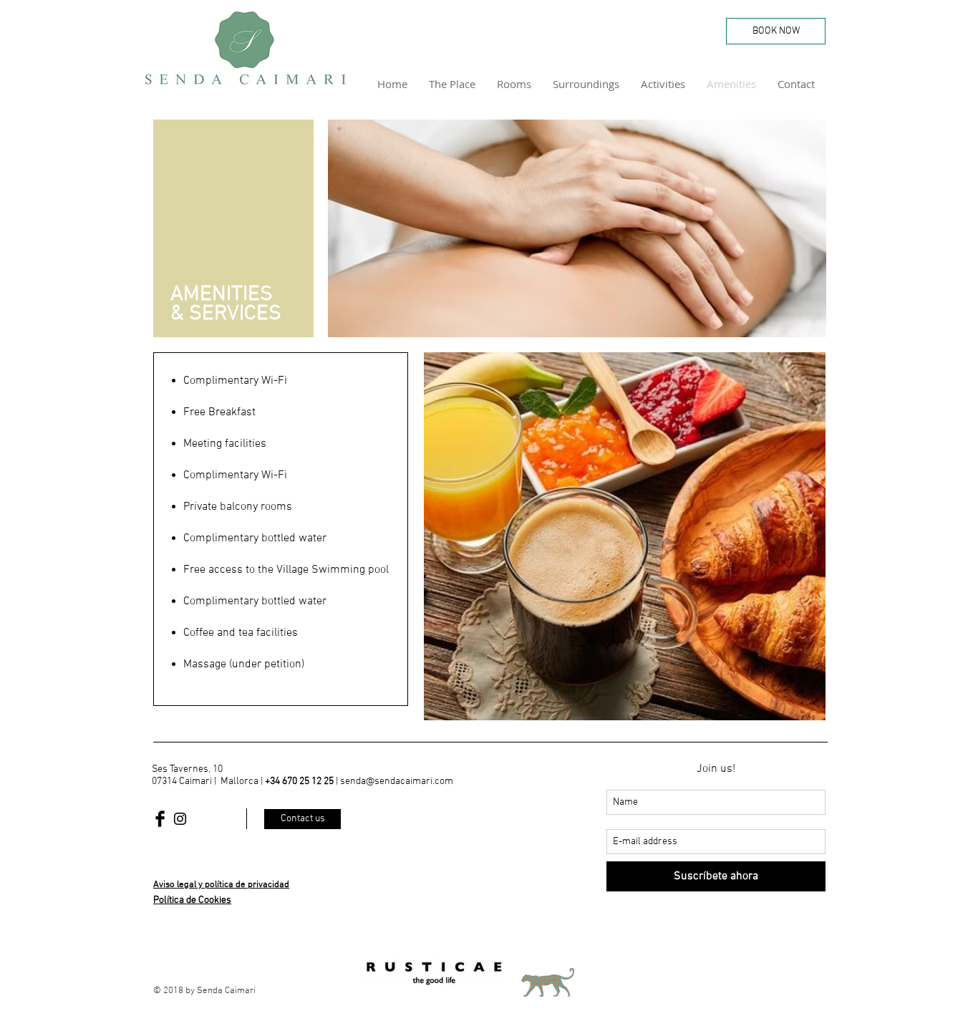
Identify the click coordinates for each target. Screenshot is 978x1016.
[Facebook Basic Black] (160, 819)
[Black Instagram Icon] (180, 819)
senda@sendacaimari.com (396, 781)
